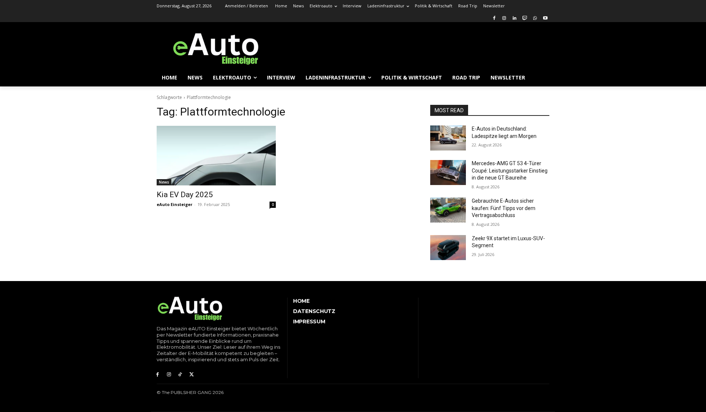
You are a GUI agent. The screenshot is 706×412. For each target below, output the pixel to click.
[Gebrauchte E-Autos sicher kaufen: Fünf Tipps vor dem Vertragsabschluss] (448, 210)
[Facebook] (494, 17)
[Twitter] (191, 372)
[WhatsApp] (535, 17)
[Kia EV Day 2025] (216, 155)
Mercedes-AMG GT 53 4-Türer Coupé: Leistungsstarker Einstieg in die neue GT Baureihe (510, 170)
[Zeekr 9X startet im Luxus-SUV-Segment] (448, 247)
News (164, 182)
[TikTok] (180, 372)
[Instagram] (504, 17)
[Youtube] (545, 17)
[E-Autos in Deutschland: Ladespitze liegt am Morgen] (448, 137)
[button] (540, 77)
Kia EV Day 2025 (185, 194)
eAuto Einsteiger (174, 204)
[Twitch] (525, 17)
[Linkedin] (514, 17)
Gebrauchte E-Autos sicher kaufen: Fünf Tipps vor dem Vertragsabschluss (503, 208)
